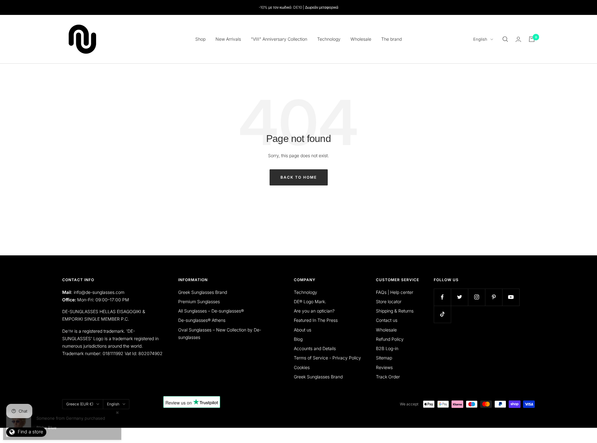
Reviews (384, 367)
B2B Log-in (387, 348)
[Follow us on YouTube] (510, 297)
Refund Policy (390, 339)
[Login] (518, 39)
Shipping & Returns (395, 310)
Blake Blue (46, 427)
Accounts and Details (315, 348)
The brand (391, 39)
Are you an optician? (314, 310)
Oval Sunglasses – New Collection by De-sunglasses (219, 333)
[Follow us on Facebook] (442, 297)
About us (302, 329)
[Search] (505, 39)
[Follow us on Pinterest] (493, 297)
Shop (200, 39)
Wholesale (360, 39)
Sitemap (384, 357)
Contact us (386, 320)
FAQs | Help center (394, 292)
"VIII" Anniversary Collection (279, 39)
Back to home (298, 177)
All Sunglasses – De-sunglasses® (211, 310)
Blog (298, 339)
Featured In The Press (316, 320)
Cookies (302, 367)
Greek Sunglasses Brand (202, 292)
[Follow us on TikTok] (442, 314)
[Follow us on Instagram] (476, 297)
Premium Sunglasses (199, 301)
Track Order (388, 376)
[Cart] (532, 39)
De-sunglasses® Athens (201, 320)
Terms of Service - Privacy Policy (327, 357)
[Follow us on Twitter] (459, 297)
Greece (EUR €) (79, 404)
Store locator (388, 301)
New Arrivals (228, 39)
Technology (328, 39)
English (480, 39)
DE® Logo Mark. (310, 301)
